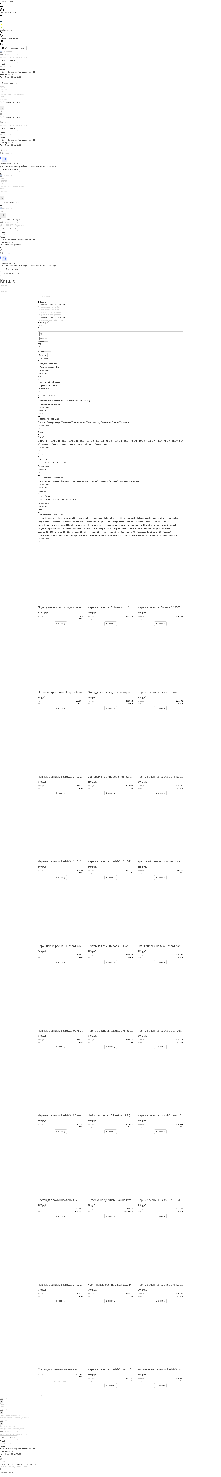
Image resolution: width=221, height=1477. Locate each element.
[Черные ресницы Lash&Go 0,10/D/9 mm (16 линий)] (60, 1253)
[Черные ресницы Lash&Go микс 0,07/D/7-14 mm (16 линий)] (160, 1253)
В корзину (60, 623)
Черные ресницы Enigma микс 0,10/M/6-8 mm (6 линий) (124, 607)
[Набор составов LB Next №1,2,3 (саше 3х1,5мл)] (110, 1083)
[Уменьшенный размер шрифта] (1, 4)
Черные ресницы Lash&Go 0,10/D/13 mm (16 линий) (171, 1030)
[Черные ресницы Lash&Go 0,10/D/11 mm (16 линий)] (60, 829)
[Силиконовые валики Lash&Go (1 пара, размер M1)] (160, 914)
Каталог (3, 89)
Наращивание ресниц (10, 1415)
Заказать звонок (9, 60)
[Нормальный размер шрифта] (1, 6)
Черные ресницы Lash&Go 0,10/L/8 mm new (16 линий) (173, 1200)
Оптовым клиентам (10, 83)
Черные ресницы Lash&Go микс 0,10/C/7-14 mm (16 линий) (176, 776)
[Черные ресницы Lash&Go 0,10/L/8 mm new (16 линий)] (160, 1168)
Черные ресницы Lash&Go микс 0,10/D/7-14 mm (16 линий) (176, 692)
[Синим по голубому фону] (1, 21)
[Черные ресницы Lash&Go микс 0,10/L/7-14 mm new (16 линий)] (60, 999)
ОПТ (2, 91)
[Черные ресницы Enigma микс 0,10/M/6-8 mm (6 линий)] (110, 575)
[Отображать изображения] (1, 32)
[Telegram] (6, 105)
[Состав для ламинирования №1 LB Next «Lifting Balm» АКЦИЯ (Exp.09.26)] (60, 1168)
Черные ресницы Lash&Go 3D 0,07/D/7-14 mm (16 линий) (75, 1115)
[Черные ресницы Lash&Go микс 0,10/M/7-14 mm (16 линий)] (110, 999)
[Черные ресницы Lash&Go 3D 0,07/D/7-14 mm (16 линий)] (60, 1083)
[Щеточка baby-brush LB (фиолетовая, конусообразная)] (110, 1168)
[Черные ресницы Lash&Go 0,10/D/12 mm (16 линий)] (60, 745)
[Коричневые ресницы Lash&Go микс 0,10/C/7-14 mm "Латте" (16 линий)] (110, 1253)
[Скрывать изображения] (1, 36)
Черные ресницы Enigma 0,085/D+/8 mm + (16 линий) (172, 607)
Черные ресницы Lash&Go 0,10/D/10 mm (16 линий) (121, 861)
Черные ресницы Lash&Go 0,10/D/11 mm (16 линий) (71, 861)
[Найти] (3, 215)
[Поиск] (2, 108)
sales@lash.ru (6, 66)
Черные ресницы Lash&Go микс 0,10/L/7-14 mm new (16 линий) (79, 1030)
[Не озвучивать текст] (1, 44)
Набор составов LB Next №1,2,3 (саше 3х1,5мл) (118, 1115)
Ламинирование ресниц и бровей (15, 1417)
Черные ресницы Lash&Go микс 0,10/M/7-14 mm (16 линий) (126, 1030)
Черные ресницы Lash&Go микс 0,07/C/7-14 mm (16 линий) (126, 1369)
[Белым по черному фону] (1, 18)
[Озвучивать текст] (1, 41)
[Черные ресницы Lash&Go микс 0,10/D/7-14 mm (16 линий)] (160, 660)
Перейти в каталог (10, 169)
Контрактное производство (12, 94)
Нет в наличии (60, 1381)
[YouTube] (10, 105)
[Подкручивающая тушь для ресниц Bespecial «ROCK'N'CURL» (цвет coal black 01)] (60, 575)
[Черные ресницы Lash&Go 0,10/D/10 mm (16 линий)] (110, 829)
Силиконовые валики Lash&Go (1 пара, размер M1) (171, 946)
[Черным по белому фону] (1, 15)
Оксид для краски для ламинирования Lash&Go (119, 692)
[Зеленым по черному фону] (1, 27)
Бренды (3, 86)
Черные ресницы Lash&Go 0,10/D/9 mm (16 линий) (71, 1284)
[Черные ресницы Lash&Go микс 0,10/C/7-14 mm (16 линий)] (160, 745)
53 (45, 1395)
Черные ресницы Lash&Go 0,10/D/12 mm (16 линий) (71, 776)
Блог (2, 96)
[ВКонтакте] (1, 105)
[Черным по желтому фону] (1, 24)
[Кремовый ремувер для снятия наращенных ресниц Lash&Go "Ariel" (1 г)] (160, 829)
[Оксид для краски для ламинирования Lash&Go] (110, 660)
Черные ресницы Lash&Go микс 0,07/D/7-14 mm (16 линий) (176, 1284)
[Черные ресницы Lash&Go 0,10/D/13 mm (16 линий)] (160, 999)
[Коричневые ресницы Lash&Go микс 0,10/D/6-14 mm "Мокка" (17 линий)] (160, 1337)
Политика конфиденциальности (14, 1466)
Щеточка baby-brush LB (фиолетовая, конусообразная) (124, 1200)
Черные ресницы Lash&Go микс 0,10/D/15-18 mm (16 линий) (177, 1115)
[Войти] (1, 111)
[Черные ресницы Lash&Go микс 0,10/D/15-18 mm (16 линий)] (160, 1083)
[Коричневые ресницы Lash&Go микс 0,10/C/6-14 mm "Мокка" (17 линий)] (60, 914)
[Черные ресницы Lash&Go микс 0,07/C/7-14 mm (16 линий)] (110, 1337)
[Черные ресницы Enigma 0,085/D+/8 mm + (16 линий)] (160, 575)
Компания (4, 1398)
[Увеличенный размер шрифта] (2, 10)
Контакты (4, 99)
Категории (45, 296)
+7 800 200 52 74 (11, 54)
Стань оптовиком (7, 1426)
